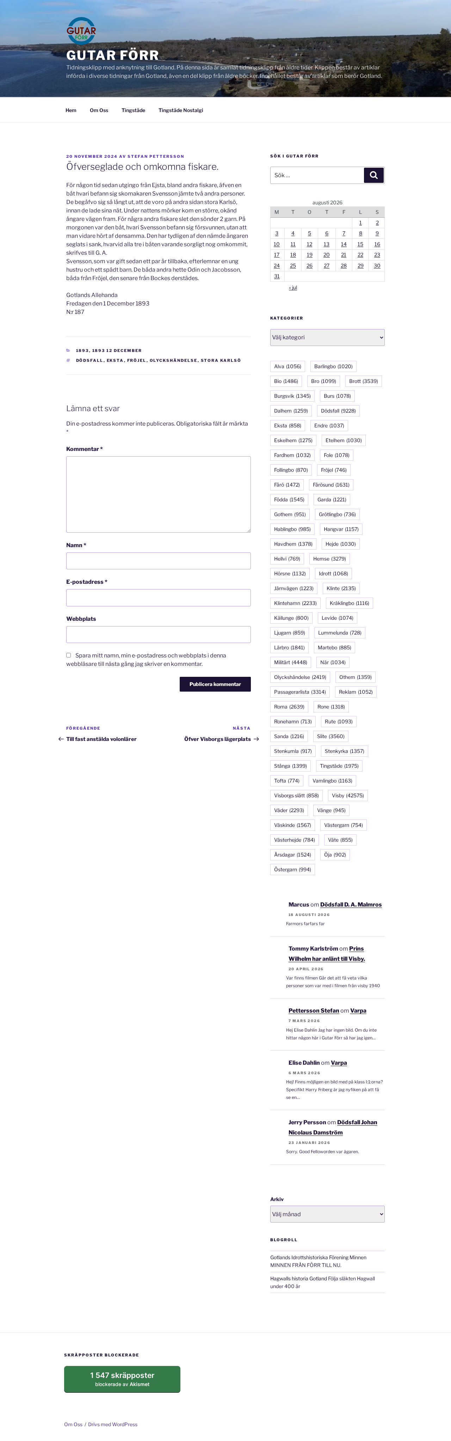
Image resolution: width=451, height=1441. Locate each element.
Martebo (334, 647)
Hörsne (290, 573)
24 (277, 265)
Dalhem (291, 411)
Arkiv (277, 1199)
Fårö (287, 485)
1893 (82, 350)
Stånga (290, 766)
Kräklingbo (349, 603)
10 (277, 244)
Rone (331, 707)
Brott (363, 381)
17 (276, 255)
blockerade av (129, 1382)
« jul (293, 287)
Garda (331, 499)
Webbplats (81, 619)
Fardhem (292, 455)
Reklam (356, 692)
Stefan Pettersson (156, 156)
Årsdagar (292, 855)
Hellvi (287, 559)
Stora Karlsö (221, 360)
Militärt (290, 662)
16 (377, 244)
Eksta (115, 360)
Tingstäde (133, 110)
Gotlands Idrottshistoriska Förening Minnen (318, 1257)
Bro (323, 381)
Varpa (358, 1010)
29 (361, 265)
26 (310, 265)
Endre (329, 425)
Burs (337, 396)
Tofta (286, 781)
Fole (337, 455)
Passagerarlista (300, 692)
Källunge (291, 618)
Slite (331, 736)
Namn (76, 545)
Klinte (341, 588)
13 (326, 244)
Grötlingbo (337, 514)
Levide (337, 618)
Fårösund (331, 485)
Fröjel (137, 360)
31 (277, 276)
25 (293, 265)
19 (310, 255)
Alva (287, 366)
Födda (289, 499)
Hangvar (341, 529)
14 (344, 244)
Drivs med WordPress (112, 1424)
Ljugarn (289, 633)
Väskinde (292, 825)
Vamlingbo (332, 781)
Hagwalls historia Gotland (298, 1278)
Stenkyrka (344, 751)
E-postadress (86, 582)
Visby (348, 795)
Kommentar (84, 449)
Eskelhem (293, 440)
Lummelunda (340, 633)
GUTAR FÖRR (113, 55)
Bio (286, 381)
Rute (339, 721)
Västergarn (343, 825)
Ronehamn (293, 721)
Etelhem (344, 440)
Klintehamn (295, 603)
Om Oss (99, 110)
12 (309, 244)
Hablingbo (292, 529)
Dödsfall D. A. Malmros (351, 904)
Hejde (341, 544)
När (333, 662)
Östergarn (292, 869)
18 (293, 255)
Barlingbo (333, 366)
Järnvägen (294, 588)
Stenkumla (293, 751)
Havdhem (293, 544)
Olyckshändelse (174, 360)
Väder (289, 810)
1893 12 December (117, 350)
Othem (355, 677)
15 (360, 244)
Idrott (333, 573)
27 (326, 265)
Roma (289, 707)
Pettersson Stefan (314, 1010)
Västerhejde (294, 840)
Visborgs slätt (296, 795)
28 (344, 265)
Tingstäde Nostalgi (181, 110)
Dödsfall (90, 360)
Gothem (290, 514)
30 (377, 265)
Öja (335, 855)
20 (326, 255)
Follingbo (291, 470)
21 (343, 255)
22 (360, 255)
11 (293, 244)
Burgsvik (292, 396)
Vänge (331, 810)
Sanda (289, 736)
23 (377, 255)
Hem (71, 110)
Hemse (329, 559)
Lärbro (289, 647)
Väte (340, 840)
